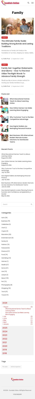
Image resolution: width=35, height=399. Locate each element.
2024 (4, 331)
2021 (4, 342)
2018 (4, 353)
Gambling (4, 258)
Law (2, 271)
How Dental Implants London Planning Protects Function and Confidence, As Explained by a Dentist (17, 192)
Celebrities (5, 224)
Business (4, 221)
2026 (4, 303)
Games (3, 261)
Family (4, 37)
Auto (3, 218)
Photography (5, 285)
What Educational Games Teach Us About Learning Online (20, 101)
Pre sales (5, 366)
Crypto (3, 231)
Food (3, 255)
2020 (4, 346)
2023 (4, 335)
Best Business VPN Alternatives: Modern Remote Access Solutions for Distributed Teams (21, 138)
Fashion (4, 244)
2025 (4, 327)
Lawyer (3, 275)
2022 (4, 338)
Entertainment (6, 238)
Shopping (4, 288)
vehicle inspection (16, 366)
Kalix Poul (6, 59)
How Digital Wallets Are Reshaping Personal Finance (20, 127)
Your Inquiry (17, 394)
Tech (3, 292)
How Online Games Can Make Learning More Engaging (21, 109)
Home (3, 268)
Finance (4, 251)
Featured (4, 248)
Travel (3, 295)
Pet (2, 281)
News (3, 278)
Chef (3, 228)
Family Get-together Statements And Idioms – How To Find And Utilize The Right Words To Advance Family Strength (16, 72)
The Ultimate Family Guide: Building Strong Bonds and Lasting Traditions (17, 44)
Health (3, 265)
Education (4, 234)
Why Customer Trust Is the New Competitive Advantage (22, 118)
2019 (4, 349)
